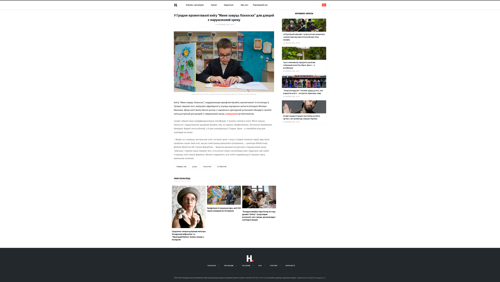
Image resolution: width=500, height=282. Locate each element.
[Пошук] (316, 5)
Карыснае (228, 5)
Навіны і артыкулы (195, 5)
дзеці (194, 167)
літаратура (221, 167)
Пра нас (244, 5)
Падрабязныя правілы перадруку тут (311, 278)
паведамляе (231, 114)
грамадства (181, 167)
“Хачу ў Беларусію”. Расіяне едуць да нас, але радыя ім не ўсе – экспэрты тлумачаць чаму (303, 92)
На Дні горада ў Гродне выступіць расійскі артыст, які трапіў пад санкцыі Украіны (301, 117)
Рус (324, 5)
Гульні (214, 5)
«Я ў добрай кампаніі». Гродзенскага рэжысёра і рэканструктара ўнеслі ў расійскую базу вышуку (304, 37)
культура (207, 167)
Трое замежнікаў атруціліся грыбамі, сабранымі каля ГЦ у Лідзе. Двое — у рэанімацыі (299, 65)
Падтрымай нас (260, 5)
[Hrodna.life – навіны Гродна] (176, 5)
